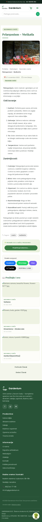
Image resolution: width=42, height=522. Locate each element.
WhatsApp (22, 263)
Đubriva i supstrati (10, 429)
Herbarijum (14, 69)
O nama (6, 447)
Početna (5, 69)
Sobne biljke (7, 418)
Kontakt (6, 461)
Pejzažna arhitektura (10, 450)
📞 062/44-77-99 (9, 487)
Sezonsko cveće (10, 29)
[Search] (38, 14)
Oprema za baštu (9, 432)
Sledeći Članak (21, 372)
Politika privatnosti (10, 464)
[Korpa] (31, 8)
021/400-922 (32, 2)
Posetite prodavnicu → (21, 248)
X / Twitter (10, 268)
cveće (13, 235)
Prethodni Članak (21, 367)
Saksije (5, 425)
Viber (33, 263)
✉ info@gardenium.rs (11, 490)
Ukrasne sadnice (9, 422)
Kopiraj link (25, 268)
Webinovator (16, 505)
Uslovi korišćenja (9, 468)
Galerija (6, 457)
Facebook (10, 263)
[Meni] (37, 8)
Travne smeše (8, 436)
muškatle (22, 235)
